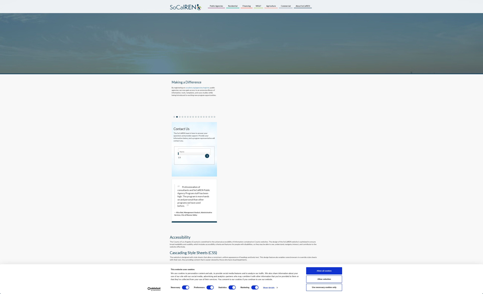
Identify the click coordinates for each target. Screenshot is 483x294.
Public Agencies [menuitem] (216, 6)
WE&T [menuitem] (258, 6)
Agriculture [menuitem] (271, 6)
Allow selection (324, 279)
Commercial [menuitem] (286, 6)
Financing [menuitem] (247, 6)
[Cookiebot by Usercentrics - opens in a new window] (154, 289)
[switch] (210, 287)
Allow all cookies (324, 271)
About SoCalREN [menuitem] (303, 6)
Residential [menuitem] (232, 6)
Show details (268, 287)
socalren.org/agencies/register (197, 88)
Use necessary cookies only (324, 287)
